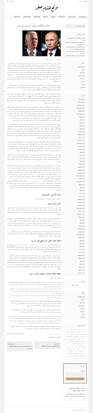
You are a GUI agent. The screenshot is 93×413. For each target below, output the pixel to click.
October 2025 (81, 111)
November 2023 (81, 176)
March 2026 (82, 99)
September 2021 (81, 235)
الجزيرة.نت (55, 59)
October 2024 (81, 147)
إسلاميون (53, 16)
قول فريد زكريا (34, 174)
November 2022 (81, 208)
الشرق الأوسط (82, 341)
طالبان (67, 353)
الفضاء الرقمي (27, 16)
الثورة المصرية (71, 334)
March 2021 (82, 253)
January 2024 (81, 170)
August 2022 (82, 217)
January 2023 (81, 202)
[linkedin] (12, 1)
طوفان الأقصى (82, 356)
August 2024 (82, 149)
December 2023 (81, 173)
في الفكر (45, 16)
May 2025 (82, 126)
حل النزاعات (61, 16)
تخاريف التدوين (72, 16)
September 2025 (81, 114)
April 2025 (82, 129)
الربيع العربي (70, 339)
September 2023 (81, 182)
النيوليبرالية (71, 341)
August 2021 (82, 238)
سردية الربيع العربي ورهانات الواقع (74, 353)
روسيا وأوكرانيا (8, 333)
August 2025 (82, 117)
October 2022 (81, 211)
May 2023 (82, 191)
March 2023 (82, 197)
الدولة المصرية (79, 339)
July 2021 (82, 241)
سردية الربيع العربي (81, 353)
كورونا (83, 358)
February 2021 (81, 255)
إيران (68, 329)
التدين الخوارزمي (77, 334)
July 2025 (82, 120)
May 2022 (82, 223)
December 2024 (81, 141)
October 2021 (81, 232)
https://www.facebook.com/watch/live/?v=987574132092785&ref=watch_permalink (75, 396)
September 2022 (81, 214)
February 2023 (81, 200)
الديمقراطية (74, 339)
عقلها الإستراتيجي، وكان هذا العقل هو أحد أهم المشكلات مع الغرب (32, 245)
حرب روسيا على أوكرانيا (18, 333)
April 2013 (82, 264)
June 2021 (82, 244)
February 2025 (81, 135)
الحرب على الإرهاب (76, 336)
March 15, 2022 (21, 28)
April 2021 (82, 250)
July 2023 (82, 188)
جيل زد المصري (70, 348)
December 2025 (81, 105)
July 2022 (82, 220)
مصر (80, 358)
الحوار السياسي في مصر (69, 336)
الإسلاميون (67, 332)
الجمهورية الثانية (82, 336)
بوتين (76, 346)
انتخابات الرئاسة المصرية (81, 346)
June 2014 (82, 261)
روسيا (12, 333)
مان (26, 181)
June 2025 (82, 123)
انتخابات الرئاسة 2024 (75, 344)
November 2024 (81, 144)
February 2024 (81, 167)
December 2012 (81, 273)
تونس (70, 346)
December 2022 (81, 205)
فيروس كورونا (73, 356)
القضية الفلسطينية (77, 341)
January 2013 (81, 270)
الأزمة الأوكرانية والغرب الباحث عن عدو (33, 26)
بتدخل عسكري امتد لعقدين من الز (34, 181)
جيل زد (74, 348)
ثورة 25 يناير (82, 348)
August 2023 (82, 185)
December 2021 (81, 229)
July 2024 (82, 152)
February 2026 (81, 102)
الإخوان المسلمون (79, 332)
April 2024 (82, 161)
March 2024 (82, 164)
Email (82, 371)
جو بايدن (78, 348)
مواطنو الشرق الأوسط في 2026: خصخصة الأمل (75, 56)
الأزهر (83, 332)
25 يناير (79, 329)
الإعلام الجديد (82, 334)
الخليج (83, 339)
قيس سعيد (68, 356)
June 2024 (82, 155)
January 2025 (81, 138)
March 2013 (82, 267)
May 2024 (82, 158)
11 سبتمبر (82, 329)
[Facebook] (9, 1)
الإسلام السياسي (73, 332)
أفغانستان (75, 329)
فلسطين (78, 356)
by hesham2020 (32, 28)
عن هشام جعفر (83, 17)
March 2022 (82, 226)
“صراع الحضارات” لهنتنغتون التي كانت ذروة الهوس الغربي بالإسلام (23, 179)
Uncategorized (81, 67)
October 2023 (81, 179)
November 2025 (81, 108)
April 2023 (82, 194)
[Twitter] (7, 1)
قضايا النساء (37, 16)
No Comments (43, 28)
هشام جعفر (76, 358)
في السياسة (17, 16)
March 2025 (82, 132)
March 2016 (82, 258)
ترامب (73, 346)
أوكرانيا (23, 333)
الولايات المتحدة (82, 344)
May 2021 (82, 247)
